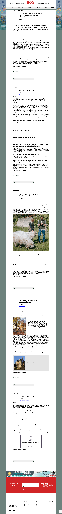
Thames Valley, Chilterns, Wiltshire (19, 83)
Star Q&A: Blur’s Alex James (28, 90)
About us (22, 3)
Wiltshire (52, 7)
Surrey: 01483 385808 (50, 500)
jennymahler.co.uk (21, 64)
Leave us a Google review (12, 505)
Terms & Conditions (50, 510)
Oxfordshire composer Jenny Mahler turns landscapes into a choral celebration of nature (30, 15)
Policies (46, 510)
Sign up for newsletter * (16, 172)
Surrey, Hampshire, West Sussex (18, 82)
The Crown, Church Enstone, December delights (28, 301)
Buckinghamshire (20, 7)
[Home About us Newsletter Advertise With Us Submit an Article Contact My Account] (53, 3)
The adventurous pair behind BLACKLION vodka (28, 195)
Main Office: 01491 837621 (49, 498)
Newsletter (18, 3)
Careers (43, 510)
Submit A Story (47, 3)
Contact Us (26, 505)
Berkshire (11, 7)
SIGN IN (10, 3)
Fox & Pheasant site (31, 446)
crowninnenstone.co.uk (35, 362)
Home (25, 498)
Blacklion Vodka (21, 274)
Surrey (46, 7)
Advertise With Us (40, 3)
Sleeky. (36, 510)
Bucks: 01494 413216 (50, 501)
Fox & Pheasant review (26, 396)
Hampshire (29, 7)
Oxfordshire (38, 7)
